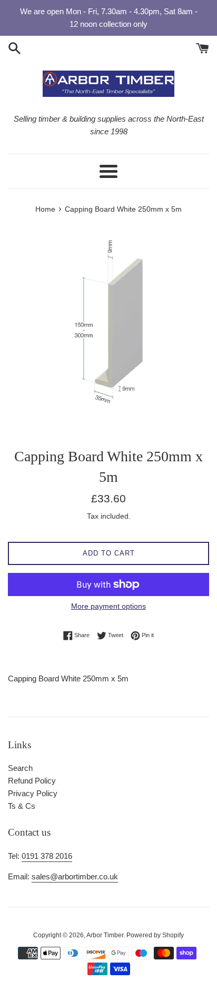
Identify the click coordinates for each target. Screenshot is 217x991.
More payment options (108, 606)
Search (20, 768)
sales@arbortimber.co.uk (75, 876)
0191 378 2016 (47, 855)
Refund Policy (32, 780)
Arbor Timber (104, 935)
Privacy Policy (32, 793)
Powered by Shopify (155, 935)
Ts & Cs (21, 805)
